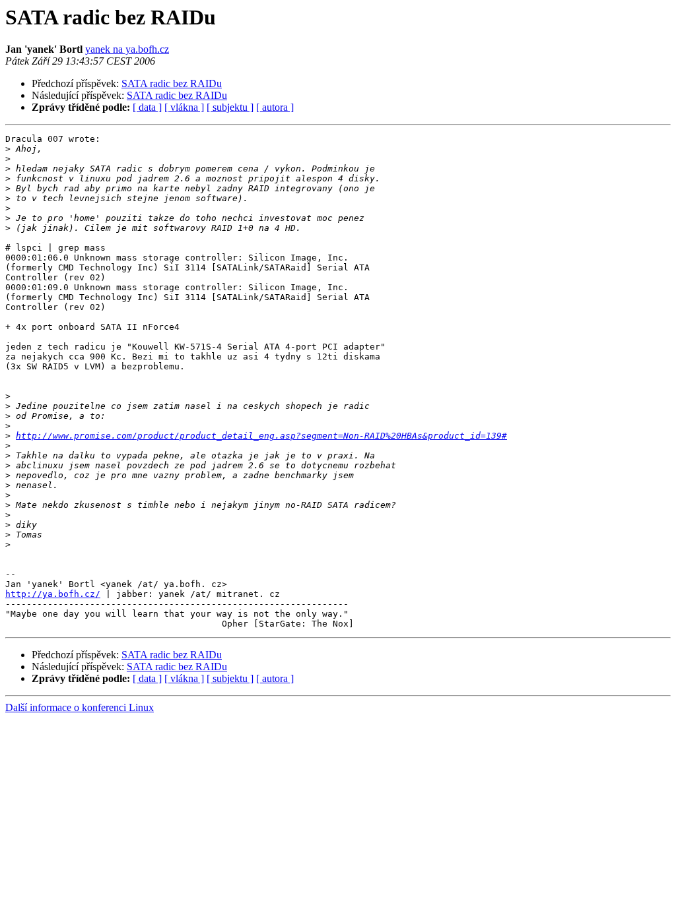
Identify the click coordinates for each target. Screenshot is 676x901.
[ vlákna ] (184, 107)
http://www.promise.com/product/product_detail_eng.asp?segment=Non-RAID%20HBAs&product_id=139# (261, 436)
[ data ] (147, 107)
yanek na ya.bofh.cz (127, 49)
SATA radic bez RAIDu (171, 83)
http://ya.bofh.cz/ (52, 594)
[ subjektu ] (230, 107)
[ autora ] (275, 107)
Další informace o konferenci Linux (79, 707)
